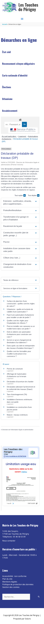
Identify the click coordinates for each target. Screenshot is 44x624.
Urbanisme (7, 99)
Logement (22, 136)
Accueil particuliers (9, 136)
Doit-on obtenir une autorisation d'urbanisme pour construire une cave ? (19, 334)
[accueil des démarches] (20, 119)
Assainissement (9, 110)
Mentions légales (9, 581)
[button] (20, 202)
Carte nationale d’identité (14, 75)
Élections (6, 87)
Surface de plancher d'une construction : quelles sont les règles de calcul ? (21, 303)
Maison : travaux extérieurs (17, 415)
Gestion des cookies (10, 587)
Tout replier (19, 195)
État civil (6, 52)
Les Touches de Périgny (28, 7)
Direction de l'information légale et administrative (17, 430)
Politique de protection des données (17, 584)
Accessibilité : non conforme (14, 576)
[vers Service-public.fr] (23, 130)
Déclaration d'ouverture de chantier (20, 382)
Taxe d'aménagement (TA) (17, 394)
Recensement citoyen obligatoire (18, 63)
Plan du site (7, 579)
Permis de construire (15, 369)
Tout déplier (32, 195)
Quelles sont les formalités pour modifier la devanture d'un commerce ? (19, 353)
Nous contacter (8, 540)
